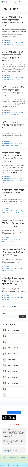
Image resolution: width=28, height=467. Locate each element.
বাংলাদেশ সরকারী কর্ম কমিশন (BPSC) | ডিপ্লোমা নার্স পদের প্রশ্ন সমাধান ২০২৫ (14, 223)
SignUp (16, 2)
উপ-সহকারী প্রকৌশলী (9, 270)
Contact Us (22, 457)
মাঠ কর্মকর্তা (7, 299)
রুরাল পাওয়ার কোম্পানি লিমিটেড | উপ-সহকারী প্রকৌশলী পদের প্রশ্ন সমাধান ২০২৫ (13, 252)
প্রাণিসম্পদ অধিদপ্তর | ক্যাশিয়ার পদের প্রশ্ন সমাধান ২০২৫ (13, 125)
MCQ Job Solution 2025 (11, 114)
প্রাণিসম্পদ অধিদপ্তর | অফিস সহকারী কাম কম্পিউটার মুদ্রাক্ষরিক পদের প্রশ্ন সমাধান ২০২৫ (13, 91)
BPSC (5, 239)
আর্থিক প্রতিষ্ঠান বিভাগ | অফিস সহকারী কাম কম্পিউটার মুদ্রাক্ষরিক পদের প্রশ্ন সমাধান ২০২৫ (13, 21)
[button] (19, 2)
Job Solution (7, 40)
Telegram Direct (9, 451)
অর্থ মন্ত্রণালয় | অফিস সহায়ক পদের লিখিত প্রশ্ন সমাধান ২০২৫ (13, 193)
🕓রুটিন (8, 465)
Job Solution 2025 (8, 42)
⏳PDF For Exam (3, 465)
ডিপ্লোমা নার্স (12, 241)
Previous (5, 306)
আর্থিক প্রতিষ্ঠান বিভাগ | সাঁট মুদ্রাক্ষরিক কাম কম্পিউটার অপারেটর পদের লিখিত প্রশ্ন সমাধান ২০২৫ (12, 56)
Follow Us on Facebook (14, 412)
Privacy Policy (6, 457)
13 (13, 306)
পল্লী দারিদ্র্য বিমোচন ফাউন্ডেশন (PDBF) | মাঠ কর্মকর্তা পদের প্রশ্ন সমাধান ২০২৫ (13, 281)
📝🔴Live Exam (19, 465)
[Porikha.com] (4, 2)
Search (4, 313)
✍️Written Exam (25, 465)
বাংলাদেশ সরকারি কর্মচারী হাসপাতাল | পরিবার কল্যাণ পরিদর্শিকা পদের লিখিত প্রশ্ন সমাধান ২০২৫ (12, 156)
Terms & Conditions (14, 457)
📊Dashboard (14, 465)
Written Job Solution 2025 (12, 44)
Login (12, 2)
